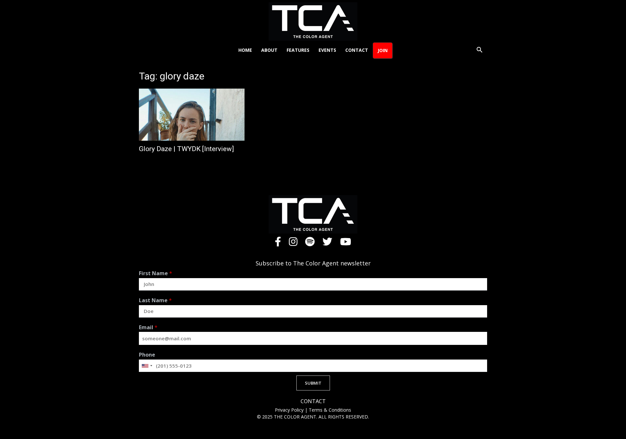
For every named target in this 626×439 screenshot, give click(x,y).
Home (245, 50)
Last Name (155, 300)
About (269, 50)
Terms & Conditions (330, 410)
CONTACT (313, 401)
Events (327, 50)
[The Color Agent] (313, 21)
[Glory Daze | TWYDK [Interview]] (192, 115)
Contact (356, 50)
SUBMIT (313, 383)
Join (383, 50)
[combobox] (146, 366)
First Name (155, 273)
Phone (147, 354)
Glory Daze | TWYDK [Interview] (186, 149)
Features (298, 50)
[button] (479, 51)
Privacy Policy (290, 410)
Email (148, 327)
